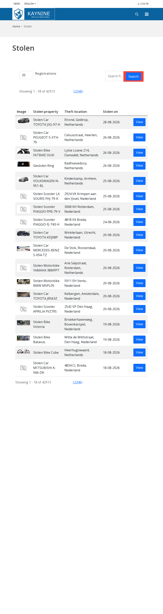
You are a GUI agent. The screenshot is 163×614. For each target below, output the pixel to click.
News (17, 3)
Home (16, 26)
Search (133, 76)
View (139, 122)
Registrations (45, 73)
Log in (144, 3)
